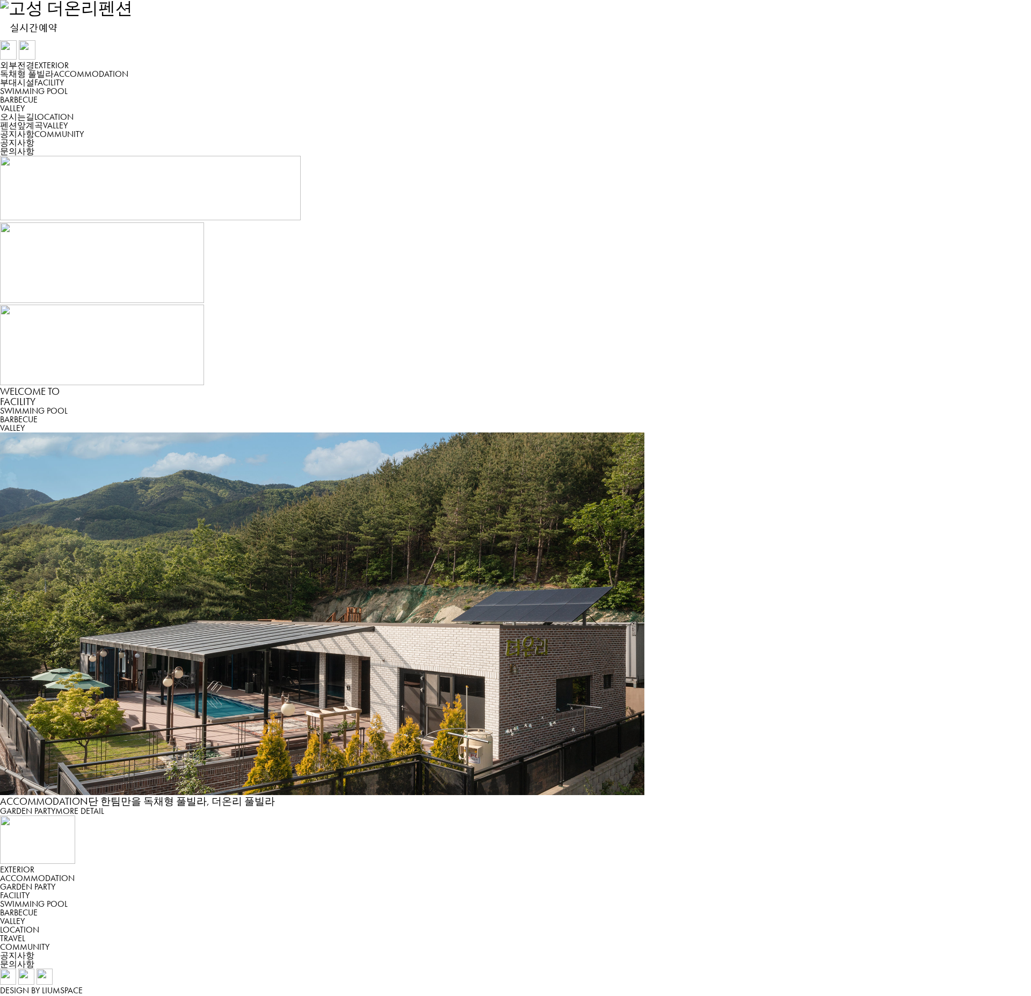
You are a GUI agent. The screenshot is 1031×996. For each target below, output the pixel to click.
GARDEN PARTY (27, 886)
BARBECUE (19, 99)
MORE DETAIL (79, 811)
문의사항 (17, 151)
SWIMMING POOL (34, 91)
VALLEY (12, 108)
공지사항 (17, 142)
